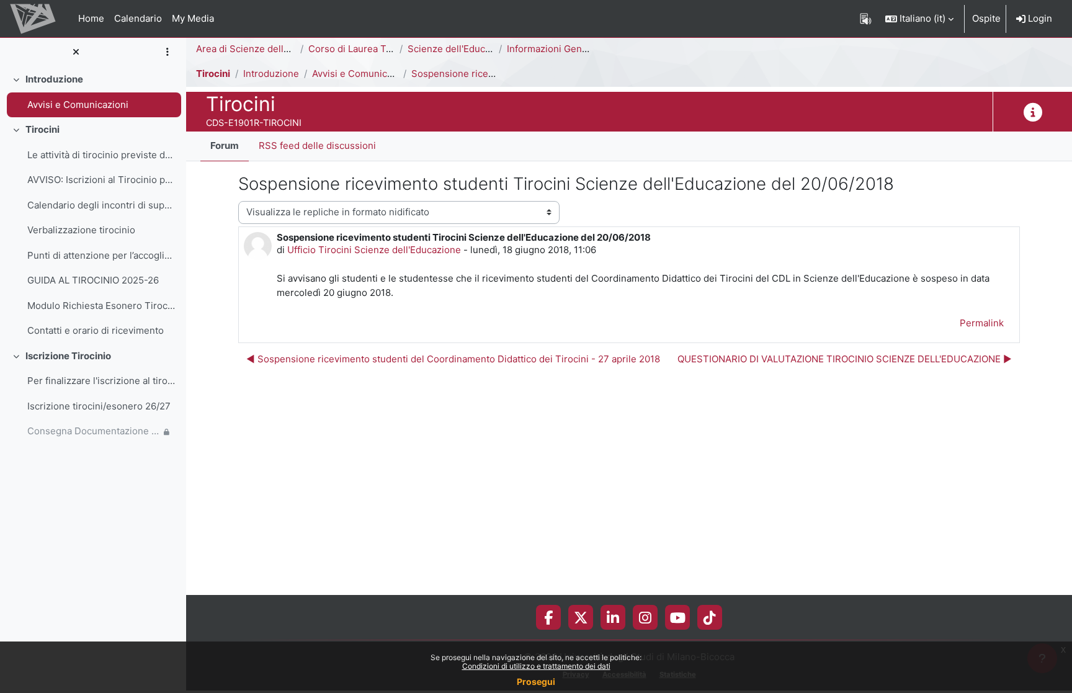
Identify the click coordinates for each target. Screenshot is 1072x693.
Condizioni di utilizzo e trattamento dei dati (536, 666)
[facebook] (548, 617)
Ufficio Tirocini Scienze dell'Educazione (374, 250)
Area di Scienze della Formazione (269, 49)
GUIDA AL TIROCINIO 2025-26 (93, 280)
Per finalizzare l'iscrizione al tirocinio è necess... (101, 381)
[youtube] (678, 617)
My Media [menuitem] (193, 18)
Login (1038, 18)
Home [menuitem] (91, 18)
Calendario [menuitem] (138, 18)
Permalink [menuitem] (982, 323)
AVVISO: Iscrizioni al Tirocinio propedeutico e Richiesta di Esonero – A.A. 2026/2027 (101, 180)
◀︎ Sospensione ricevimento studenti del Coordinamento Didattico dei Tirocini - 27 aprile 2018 (453, 359)
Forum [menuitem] (224, 145)
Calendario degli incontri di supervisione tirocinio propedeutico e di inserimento (101, 205)
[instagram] (645, 617)
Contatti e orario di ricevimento (95, 330)
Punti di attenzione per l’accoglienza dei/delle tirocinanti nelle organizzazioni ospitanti (101, 255)
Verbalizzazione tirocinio (81, 230)
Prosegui (536, 681)
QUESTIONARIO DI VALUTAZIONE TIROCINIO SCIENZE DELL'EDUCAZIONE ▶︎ (844, 359)
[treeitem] (93, 92)
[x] (581, 617)
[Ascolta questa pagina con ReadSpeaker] (865, 18)
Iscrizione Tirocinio (68, 356)
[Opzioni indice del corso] (167, 52)
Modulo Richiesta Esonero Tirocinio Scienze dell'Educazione (101, 305)
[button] (919, 18)
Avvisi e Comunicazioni (77, 104)
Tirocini (42, 129)
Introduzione (54, 79)
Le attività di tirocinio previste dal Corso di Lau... (101, 155)
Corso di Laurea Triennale (365, 49)
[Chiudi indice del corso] (75, 52)
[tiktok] (710, 617)
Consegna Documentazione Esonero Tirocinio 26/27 (94, 431)
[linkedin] (613, 617)
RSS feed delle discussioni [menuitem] (317, 145)
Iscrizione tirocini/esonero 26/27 (99, 406)
